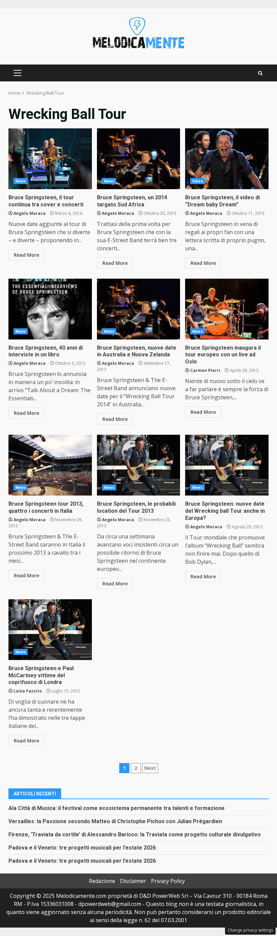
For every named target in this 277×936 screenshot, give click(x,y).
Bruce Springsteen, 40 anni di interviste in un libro (50, 309)
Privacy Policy (168, 881)
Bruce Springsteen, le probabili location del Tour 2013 (138, 465)
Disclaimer (133, 881)
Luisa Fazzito (28, 691)
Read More (26, 255)
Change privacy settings (250, 930)
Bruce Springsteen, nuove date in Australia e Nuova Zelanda (138, 309)
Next (150, 768)
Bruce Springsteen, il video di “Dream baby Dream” (227, 158)
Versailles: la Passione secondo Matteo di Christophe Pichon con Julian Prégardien (115, 821)
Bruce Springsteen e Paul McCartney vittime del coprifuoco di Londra (50, 629)
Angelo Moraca (30, 213)
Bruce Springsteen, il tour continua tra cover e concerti (50, 158)
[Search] (260, 73)
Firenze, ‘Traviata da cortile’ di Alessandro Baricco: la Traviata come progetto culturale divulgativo (134, 834)
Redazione (102, 881)
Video (197, 181)
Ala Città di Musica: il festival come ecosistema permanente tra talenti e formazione (116, 808)
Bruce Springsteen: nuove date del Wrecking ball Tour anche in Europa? (227, 465)
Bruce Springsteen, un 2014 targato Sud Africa (138, 158)
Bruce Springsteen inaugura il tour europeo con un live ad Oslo (227, 309)
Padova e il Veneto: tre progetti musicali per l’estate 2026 (82, 847)
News (21, 181)
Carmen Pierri (205, 370)
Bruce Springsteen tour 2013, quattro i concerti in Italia (50, 465)
